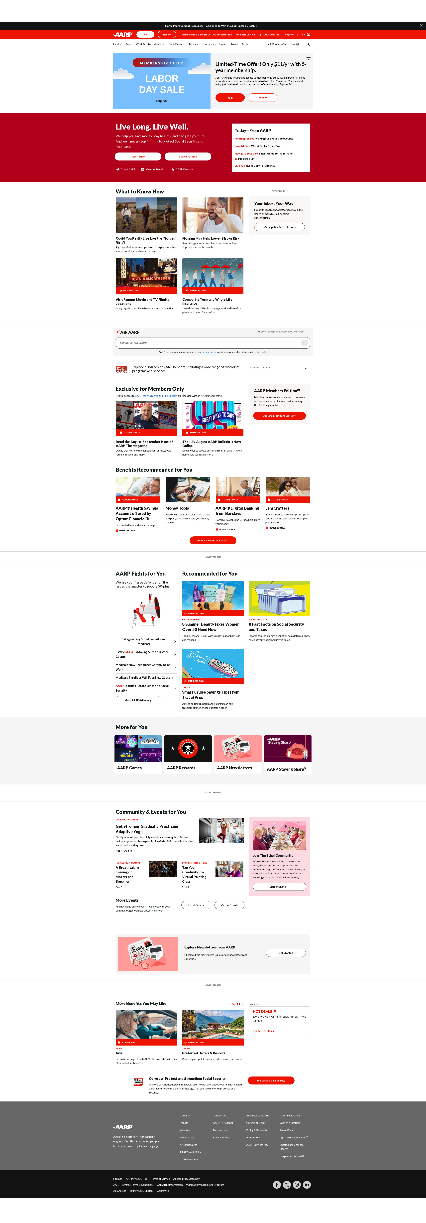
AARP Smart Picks (222, 34)
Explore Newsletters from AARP (209, 947)
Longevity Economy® (292, 1156)
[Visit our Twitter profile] (287, 1185)
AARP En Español (223, 1122)
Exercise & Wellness (127, 819)
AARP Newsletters (234, 767)
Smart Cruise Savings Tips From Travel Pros (210, 695)
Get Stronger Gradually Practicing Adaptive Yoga (147, 829)
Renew (262, 97)
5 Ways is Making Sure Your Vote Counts (142, 654)
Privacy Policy (209, 351)
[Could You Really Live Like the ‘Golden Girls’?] (146, 215)
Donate (184, 1122)
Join (230, 97)
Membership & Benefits (194, 34)
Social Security (258, 619)
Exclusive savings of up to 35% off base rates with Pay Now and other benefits (146, 1061)
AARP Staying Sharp (286, 769)
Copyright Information (170, 1184)
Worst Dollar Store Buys (258, 146)
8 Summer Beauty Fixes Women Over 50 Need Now (210, 627)
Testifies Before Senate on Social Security (142, 688)
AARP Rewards (271, 34)
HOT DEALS (262, 1011)
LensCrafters (277, 508)
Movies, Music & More (128, 863)
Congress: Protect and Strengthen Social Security (187, 1078)
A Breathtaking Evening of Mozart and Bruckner (127, 874)
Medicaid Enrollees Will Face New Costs (143, 677)
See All (236, 1004)
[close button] (308, 57)
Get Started (285, 952)
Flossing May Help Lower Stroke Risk (210, 238)
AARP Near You (189, 1159)
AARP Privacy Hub (137, 1178)
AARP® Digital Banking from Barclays (237, 511)
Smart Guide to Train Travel (264, 153)
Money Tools (177, 508)
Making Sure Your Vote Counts (264, 138)
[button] (421, 25)
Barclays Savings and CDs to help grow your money (237, 521)
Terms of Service (160, 1178)
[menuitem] (117, 45)
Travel (186, 687)
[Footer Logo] (136, 1127)
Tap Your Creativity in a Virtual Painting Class (194, 874)
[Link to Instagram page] (297, 1185)
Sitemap (117, 1178)
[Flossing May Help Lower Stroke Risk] (213, 215)
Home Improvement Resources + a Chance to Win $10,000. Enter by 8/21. (210, 25)
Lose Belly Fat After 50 (255, 165)
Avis (119, 1053)
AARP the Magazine (146, 395)
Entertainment (191, 619)
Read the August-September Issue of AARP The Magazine (144, 444)
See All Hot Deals (263, 1030)
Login (303, 34)
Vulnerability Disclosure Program (205, 1184)
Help (292, 44)
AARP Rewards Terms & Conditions (133, 1184)
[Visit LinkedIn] (307, 1185)
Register (289, 34)
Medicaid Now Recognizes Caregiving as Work (143, 667)
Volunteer (185, 1130)
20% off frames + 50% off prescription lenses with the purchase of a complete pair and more (287, 518)
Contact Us (219, 1115)
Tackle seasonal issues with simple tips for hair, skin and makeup (211, 637)
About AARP (128, 169)
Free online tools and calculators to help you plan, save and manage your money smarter (188, 518)
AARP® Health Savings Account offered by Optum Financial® (137, 513)
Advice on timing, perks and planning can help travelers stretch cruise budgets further (207, 705)
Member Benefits (155, 169)
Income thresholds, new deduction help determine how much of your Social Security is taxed (279, 637)
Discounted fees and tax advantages (136, 525)
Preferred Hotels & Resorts (203, 1053)
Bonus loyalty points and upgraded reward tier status (212, 1059)
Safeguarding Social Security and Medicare (144, 641)
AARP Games (129, 767)
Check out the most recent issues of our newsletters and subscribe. (215, 956)
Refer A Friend (221, 1137)
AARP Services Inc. (257, 1144)
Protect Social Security (271, 1080)
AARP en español (277, 44)
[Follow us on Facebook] (277, 1185)
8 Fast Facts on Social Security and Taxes (276, 627)
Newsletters (220, 1130)
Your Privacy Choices (141, 1190)
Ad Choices (119, 1190)
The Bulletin (170, 395)
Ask (304, 343)
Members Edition (245, 34)
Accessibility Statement (186, 1178)
